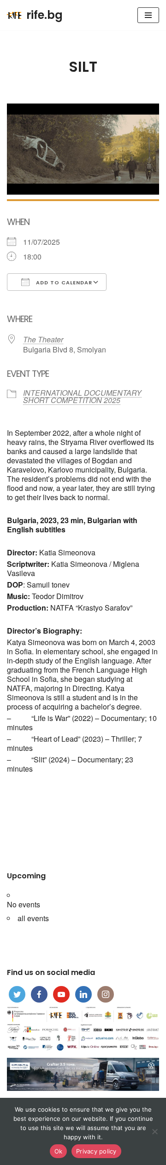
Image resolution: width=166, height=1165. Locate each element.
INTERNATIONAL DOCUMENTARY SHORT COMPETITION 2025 (82, 396)
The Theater (43, 339)
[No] (154, 1131)
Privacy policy (96, 1151)
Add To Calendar (63, 282)
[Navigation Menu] (148, 15)
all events (33, 918)
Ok (58, 1151)
